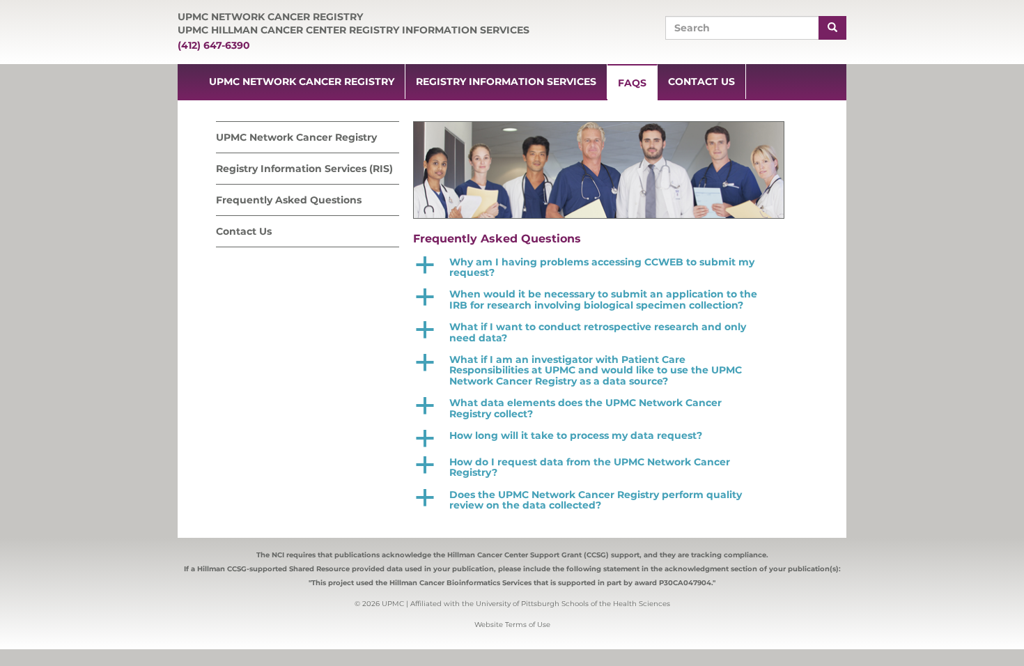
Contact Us (701, 81)
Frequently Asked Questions (289, 200)
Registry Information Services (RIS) (304, 168)
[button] (603, 268)
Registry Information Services (506, 81)
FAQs (632, 83)
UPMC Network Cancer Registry (301, 81)
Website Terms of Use (512, 624)
